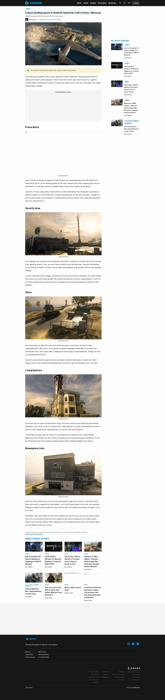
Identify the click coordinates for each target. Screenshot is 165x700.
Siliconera (106, 674)
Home (79, 3)
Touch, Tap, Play (94, 680)
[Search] (120, 3)
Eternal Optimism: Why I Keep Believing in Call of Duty (33, 591)
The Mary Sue (136, 677)
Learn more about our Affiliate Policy (34, 534)
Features (102, 3)
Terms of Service (30, 657)
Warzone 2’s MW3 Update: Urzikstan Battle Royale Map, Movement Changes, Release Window (92, 561)
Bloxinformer (136, 680)
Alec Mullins (29, 567)
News (85, 3)
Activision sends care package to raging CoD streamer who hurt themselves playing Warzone (92, 592)
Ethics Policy (42, 652)
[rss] (128, 644)
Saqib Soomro (69, 593)
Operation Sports (119, 677)
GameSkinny (105, 677)
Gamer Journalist (94, 677)
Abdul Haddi (48, 598)
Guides (93, 3)
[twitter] (133, 644)
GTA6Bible (96, 682)
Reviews (112, 3)
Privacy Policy (29, 654)
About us (28, 652)
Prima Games (95, 674)
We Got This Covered (118, 674)
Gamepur (121, 672)
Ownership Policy (43, 654)
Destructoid (136, 674)
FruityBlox (121, 680)
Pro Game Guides (94, 672)
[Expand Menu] (129, 3)
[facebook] (138, 644)
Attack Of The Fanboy (133, 672)
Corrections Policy (43, 657)
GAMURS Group (136, 687)
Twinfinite (106, 672)
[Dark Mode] (125, 3)
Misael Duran (88, 600)
